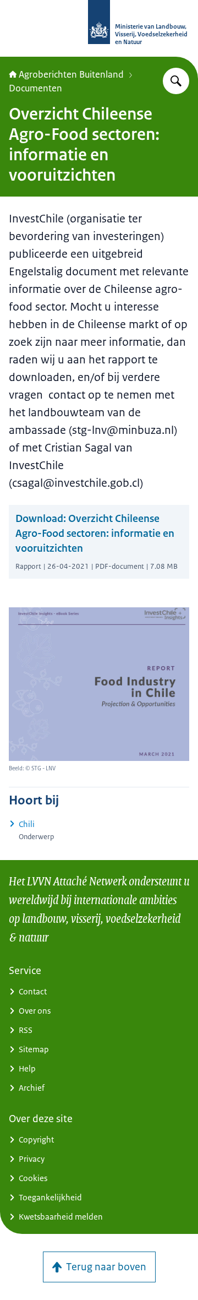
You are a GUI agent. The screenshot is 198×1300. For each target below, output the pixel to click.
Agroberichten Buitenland (71, 74)
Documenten (35, 88)
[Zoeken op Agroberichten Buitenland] (176, 81)
